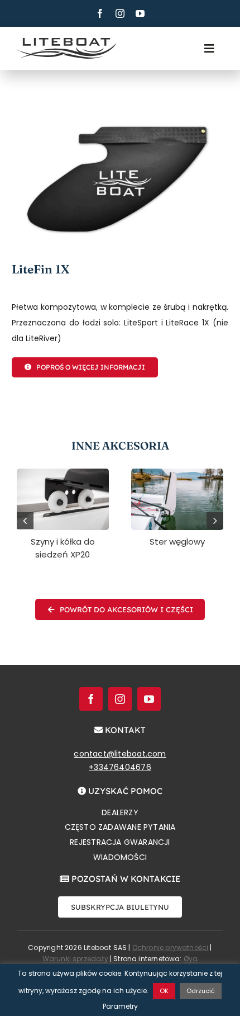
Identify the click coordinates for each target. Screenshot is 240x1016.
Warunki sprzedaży (75, 958)
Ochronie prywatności (170, 947)
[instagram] (120, 13)
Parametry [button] (120, 1006)
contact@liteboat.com (120, 753)
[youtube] (140, 13)
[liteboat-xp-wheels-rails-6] (63, 472)
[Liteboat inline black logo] (66, 42)
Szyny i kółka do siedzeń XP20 (63, 548)
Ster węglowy (177, 541)
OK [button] (164, 990)
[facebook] (99, 13)
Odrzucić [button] (200, 990)
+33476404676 (120, 767)
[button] (25, 520)
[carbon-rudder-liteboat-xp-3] (177, 472)
